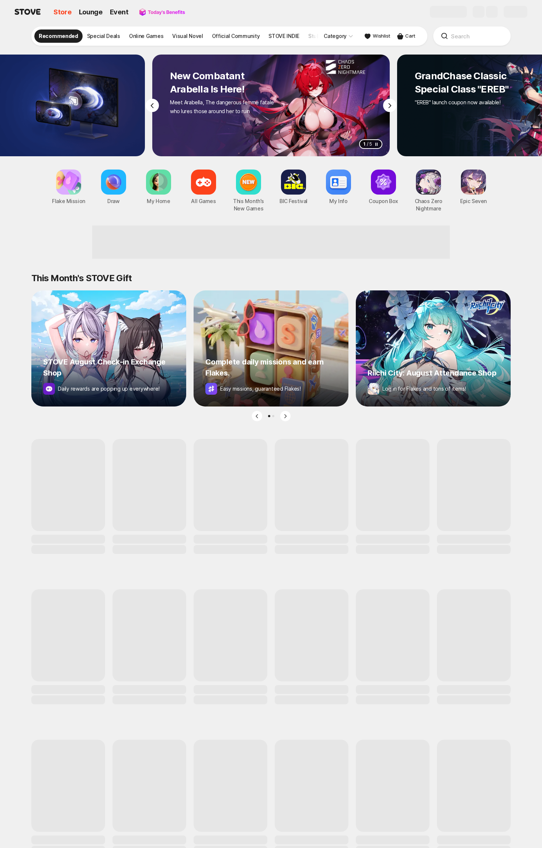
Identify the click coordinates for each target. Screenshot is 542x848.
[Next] (389, 105)
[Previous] (152, 105)
